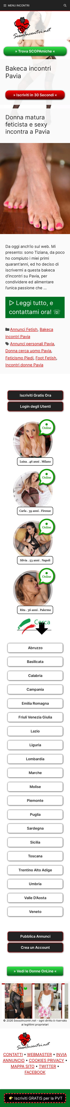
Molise (35, 787)
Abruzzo (35, 648)
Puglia (35, 814)
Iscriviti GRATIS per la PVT (37, 1098)
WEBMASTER (39, 1054)
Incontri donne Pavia (24, 365)
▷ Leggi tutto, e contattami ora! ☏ (34, 307)
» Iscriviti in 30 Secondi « (35, 95)
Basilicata (35, 662)
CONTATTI (13, 1054)
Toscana (35, 856)
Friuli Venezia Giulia (35, 717)
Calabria (35, 675)
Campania (35, 689)
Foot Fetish (46, 358)
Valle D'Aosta (35, 898)
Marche (35, 773)
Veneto (35, 912)
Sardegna (35, 828)
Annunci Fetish (24, 329)
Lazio (35, 731)
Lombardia (35, 759)
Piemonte (35, 800)
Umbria (35, 884)
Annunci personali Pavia (32, 343)
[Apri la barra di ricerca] (65, 5)
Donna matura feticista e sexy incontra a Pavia (27, 124)
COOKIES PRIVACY (46, 1060)
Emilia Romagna (35, 703)
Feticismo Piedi (19, 358)
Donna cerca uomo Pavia (28, 350)
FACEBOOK (35, 1072)
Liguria (35, 745)
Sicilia (35, 842)
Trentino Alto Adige (35, 870)
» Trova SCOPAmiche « (35, 51)
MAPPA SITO (22, 1066)
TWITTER (47, 1066)
